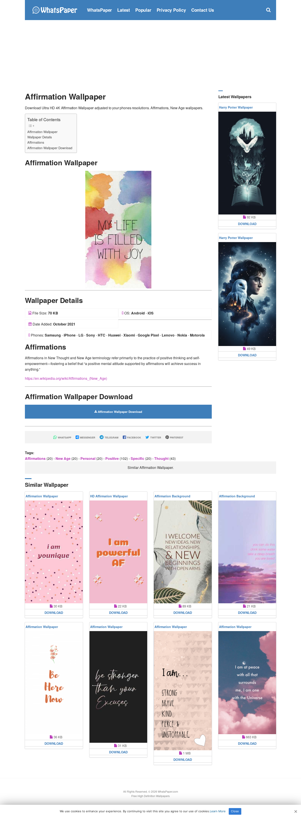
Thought (161, 458)
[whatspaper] (54, 9)
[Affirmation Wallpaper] (118, 229)
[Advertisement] (150, 55)
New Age (63, 458)
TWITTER (155, 437)
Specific (138, 458)
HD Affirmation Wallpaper (109, 496)
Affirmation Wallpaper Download (49, 147)
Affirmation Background (172, 496)
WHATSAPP (64, 437)
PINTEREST (176, 437)
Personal (88, 458)
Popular (143, 10)
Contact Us (202, 10)
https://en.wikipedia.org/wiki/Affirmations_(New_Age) (66, 378)
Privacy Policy (171, 10)
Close (235, 811)
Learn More (218, 811)
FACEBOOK (133, 437)
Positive (112, 458)
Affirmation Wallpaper (42, 131)
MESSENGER (87, 437)
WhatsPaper (99, 10)
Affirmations (35, 142)
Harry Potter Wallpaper (236, 107)
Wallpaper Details (39, 137)
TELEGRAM (111, 437)
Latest (123, 10)
